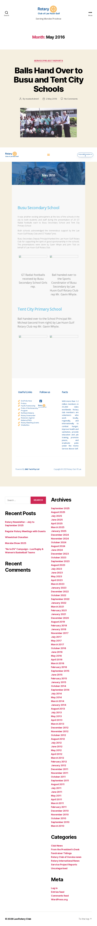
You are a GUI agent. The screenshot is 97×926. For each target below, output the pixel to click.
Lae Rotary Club (22, 919)
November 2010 (60, 814)
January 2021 (58, 614)
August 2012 (58, 739)
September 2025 (60, 508)
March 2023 (57, 584)
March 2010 (57, 826)
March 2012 (57, 758)
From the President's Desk (65, 849)
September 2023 (60, 561)
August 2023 (58, 565)
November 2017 (59, 633)
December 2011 (59, 769)
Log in (54, 888)
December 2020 (60, 618)
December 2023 (60, 553)
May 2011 (56, 795)
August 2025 (58, 512)
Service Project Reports (48, 61)
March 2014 (57, 701)
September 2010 (60, 822)
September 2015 (60, 671)
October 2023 (58, 557)
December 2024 (60, 534)
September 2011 (60, 780)
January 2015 (58, 682)
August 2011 (58, 784)
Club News (57, 845)
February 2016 (59, 667)
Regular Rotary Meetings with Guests (25, 531)
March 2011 (57, 803)
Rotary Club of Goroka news (66, 857)
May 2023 (56, 576)
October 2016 (58, 648)
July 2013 (56, 712)
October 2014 (58, 686)
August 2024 (58, 546)
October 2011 (58, 776)
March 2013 (57, 724)
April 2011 (56, 799)
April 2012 (56, 754)
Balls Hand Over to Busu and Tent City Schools (48, 80)
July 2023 (56, 569)
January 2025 (58, 531)
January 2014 (58, 705)
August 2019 (58, 621)
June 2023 (57, 572)
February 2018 (59, 625)
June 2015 (57, 674)
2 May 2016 (51, 99)
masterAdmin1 (32, 99)
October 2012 (58, 735)
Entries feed (57, 892)
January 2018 (58, 629)
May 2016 (56, 655)
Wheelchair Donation (16, 537)
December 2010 (60, 810)
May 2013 (56, 716)
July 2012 (56, 742)
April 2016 (56, 659)
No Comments (71, 99)
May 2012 (56, 750)
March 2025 (57, 527)
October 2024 (58, 542)
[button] (48, 154)
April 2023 (57, 580)
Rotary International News (65, 860)
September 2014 (60, 689)
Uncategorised (59, 868)
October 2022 (58, 595)
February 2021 (59, 610)
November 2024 (60, 538)
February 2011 (59, 807)
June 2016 (57, 652)
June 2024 (57, 550)
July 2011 (56, 788)
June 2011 (56, 792)
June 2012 (56, 746)
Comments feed (60, 895)
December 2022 (60, 591)
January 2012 (58, 765)
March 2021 (57, 606)
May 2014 (56, 697)
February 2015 (59, 678)
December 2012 (59, 727)
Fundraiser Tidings (61, 853)
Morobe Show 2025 (15, 543)
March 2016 (57, 663)
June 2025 (57, 519)
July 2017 (56, 637)
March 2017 (57, 644)
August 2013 (58, 708)
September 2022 (60, 599)
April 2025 (57, 523)
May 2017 (56, 640)
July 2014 (56, 693)
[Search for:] (17, 501)
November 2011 (59, 773)
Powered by (27, 469)
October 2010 (58, 818)
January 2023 (58, 587)
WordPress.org (59, 899)
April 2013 (56, 720)
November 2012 (59, 731)
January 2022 (58, 603)
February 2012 (59, 761)
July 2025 (56, 516)
